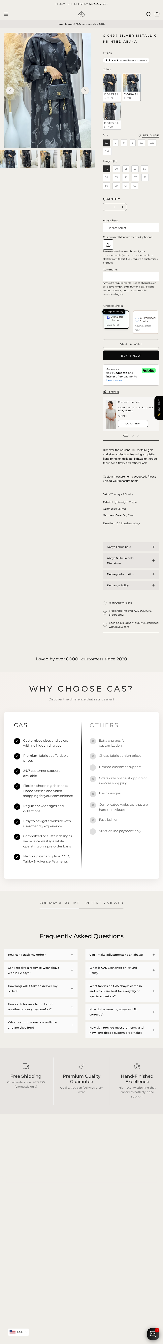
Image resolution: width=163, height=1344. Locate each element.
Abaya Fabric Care (119, 546)
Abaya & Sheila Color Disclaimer (120, 560)
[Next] (85, 91)
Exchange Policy (118, 585)
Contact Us (93, 1234)
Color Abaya (12, 1216)
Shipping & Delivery (99, 1216)
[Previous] (10, 91)
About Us (91, 1228)
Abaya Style (110, 220)
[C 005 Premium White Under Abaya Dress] (111, 414)
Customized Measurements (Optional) (127, 237)
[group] (81, 4)
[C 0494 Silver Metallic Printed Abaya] (9, 159)
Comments (110, 269)
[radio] (112, 87)
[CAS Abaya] (81, 14)
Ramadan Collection (18, 1228)
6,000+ (73, 658)
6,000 (77, 24)
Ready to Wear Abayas (19, 1222)
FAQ (88, 1210)
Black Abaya (12, 1210)
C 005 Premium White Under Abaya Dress (135, 409)
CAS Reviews (13, 1234)
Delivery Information (120, 574)
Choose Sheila (113, 306)
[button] (148, 14)
